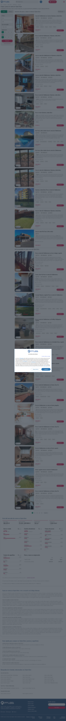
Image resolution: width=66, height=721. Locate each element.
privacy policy (46, 365)
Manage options (35, 369)
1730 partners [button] (21, 358)
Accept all (46, 369)
